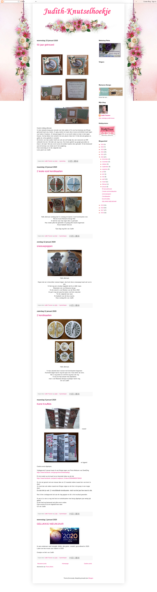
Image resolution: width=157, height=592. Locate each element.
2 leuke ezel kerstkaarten (50, 171)
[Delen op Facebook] (75, 161)
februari (104, 184)
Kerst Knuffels (44, 404)
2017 (102, 210)
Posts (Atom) (49, 566)
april (103, 179)
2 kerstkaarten (44, 315)
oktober (104, 164)
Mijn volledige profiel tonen (106, 118)
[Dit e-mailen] (69, 161)
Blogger (91, 578)
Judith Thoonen (105, 115)
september (105, 166)
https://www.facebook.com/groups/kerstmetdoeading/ (53, 472)
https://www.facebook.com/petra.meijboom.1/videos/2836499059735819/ (59, 478)
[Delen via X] (73, 161)
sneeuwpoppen (45, 246)
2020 (102, 157)
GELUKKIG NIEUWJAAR (50, 523)
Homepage (65, 563)
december (105, 159)
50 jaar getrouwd (45, 44)
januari (104, 186)
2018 (102, 208)
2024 (102, 147)
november (105, 161)
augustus (105, 169)
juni (103, 174)
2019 (102, 205)
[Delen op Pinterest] (77, 161)
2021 (102, 154)
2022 (102, 152)
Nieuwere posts (41, 563)
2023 (102, 149)
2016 (102, 212)
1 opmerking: (62, 161)
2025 (102, 144)
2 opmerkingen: (63, 236)
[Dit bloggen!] (71, 161)
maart (104, 182)
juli (103, 171)
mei (103, 176)
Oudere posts (88, 563)
